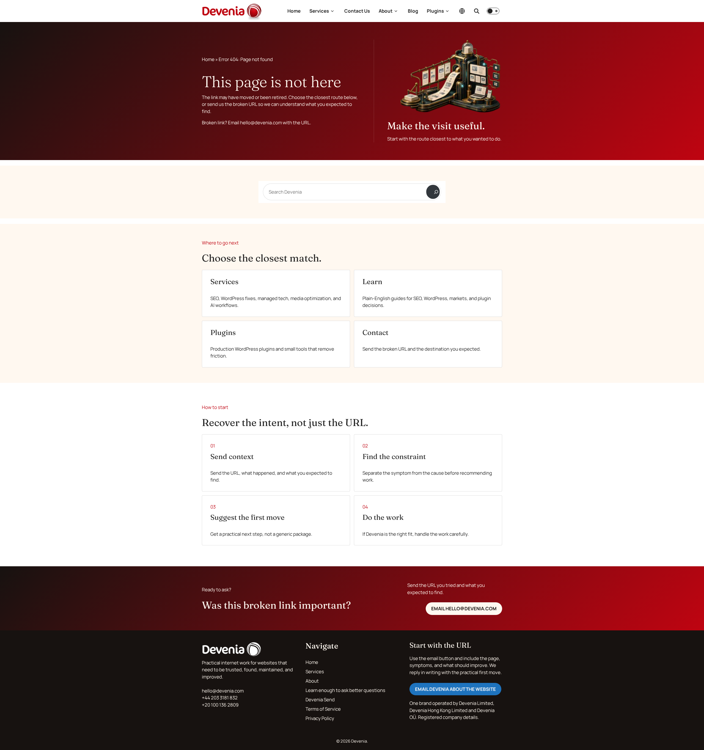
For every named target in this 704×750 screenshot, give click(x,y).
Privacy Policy (320, 718)
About (385, 11)
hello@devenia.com (223, 691)
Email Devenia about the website (455, 689)
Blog (413, 11)
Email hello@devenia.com (464, 608)
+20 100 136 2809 (220, 705)
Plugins (435, 11)
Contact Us (357, 11)
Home (294, 11)
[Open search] (476, 11)
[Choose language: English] (462, 11)
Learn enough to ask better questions (345, 690)
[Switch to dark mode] (493, 11)
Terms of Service (323, 709)
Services (319, 11)
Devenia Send (320, 699)
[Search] (433, 192)
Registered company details (448, 717)
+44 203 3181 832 (220, 697)
